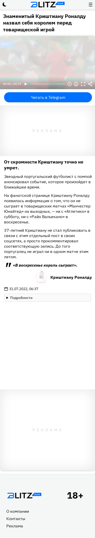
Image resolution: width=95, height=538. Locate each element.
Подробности (21, 297)
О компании (17, 511)
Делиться (90, 84)
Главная (24, 495)
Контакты (15, 518)
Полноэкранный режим (83, 84)
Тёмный (4, 4)
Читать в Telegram (48, 97)
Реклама (14, 525)
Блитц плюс (47, 4)
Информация (76, 84)
